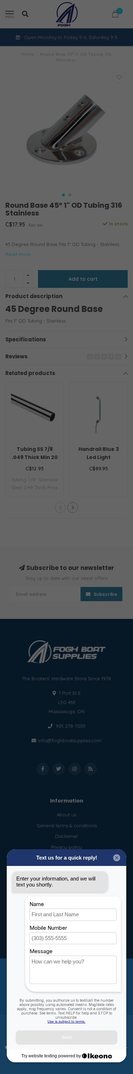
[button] (63, 195)
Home (28, 54)
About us (66, 814)
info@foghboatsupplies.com (69, 740)
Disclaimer (66, 836)
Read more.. (19, 254)
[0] (115, 15)
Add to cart (83, 279)
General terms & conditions (67, 825)
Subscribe (104, 594)
